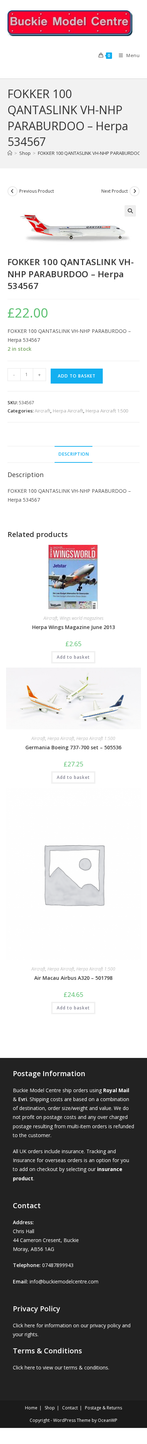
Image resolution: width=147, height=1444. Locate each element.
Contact (70, 1408)
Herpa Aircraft (68, 410)
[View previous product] (12, 191)
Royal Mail (116, 1090)
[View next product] (135, 191)
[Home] (9, 153)
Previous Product (36, 191)
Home (31, 1408)
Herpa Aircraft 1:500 (107, 410)
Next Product (114, 191)
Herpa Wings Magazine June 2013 (73, 627)
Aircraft (42, 410)
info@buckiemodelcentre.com (64, 1281)
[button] (130, 211)
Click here (24, 1325)
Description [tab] (73, 454)
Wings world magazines (81, 618)
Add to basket (77, 376)
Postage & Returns (103, 1408)
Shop (50, 1408)
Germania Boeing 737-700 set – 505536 (73, 747)
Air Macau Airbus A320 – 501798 (73, 977)
